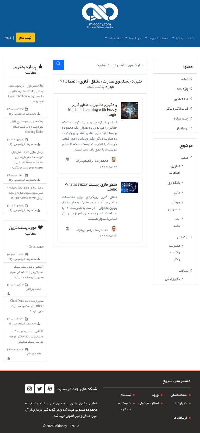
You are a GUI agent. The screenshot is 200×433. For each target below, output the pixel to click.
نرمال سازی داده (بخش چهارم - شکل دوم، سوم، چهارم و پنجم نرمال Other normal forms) (25, 192)
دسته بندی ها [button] (158, 38)
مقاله (184, 78)
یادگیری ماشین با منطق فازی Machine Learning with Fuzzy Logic (92, 109)
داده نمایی (181, 98)
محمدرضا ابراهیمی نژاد (92, 160)
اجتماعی (182, 237)
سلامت (183, 270)
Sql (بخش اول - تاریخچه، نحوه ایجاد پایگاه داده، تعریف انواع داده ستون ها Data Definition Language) (25, 93)
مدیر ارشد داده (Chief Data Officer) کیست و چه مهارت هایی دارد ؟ (26, 306)
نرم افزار (182, 128)
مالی (177, 192)
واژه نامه (182, 88)
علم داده (176, 222)
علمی (184, 157)
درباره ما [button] (134, 38)
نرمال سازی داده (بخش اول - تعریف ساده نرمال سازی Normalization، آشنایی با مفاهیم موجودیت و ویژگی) (26, 159)
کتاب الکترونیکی (177, 108)
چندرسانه (181, 118)
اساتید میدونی (149, 403)
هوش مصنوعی (174, 205)
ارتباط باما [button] (114, 38)
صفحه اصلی (179, 394)
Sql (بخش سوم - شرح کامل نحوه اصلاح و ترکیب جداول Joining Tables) (26, 126)
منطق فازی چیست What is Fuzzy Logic (91, 187)
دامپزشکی (172, 278)
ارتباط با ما (180, 417)
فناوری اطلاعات (174, 169)
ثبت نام (25, 37)
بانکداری (174, 182)
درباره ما (181, 403)
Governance (36, 246)
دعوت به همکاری (124, 406)
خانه (191, 38)
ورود (7, 37)
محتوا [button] (179, 38)
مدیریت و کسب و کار (174, 252)
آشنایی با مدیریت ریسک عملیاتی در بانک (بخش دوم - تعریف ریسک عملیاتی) (26, 336)
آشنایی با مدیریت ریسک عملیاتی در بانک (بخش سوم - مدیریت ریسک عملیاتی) (25, 272)
